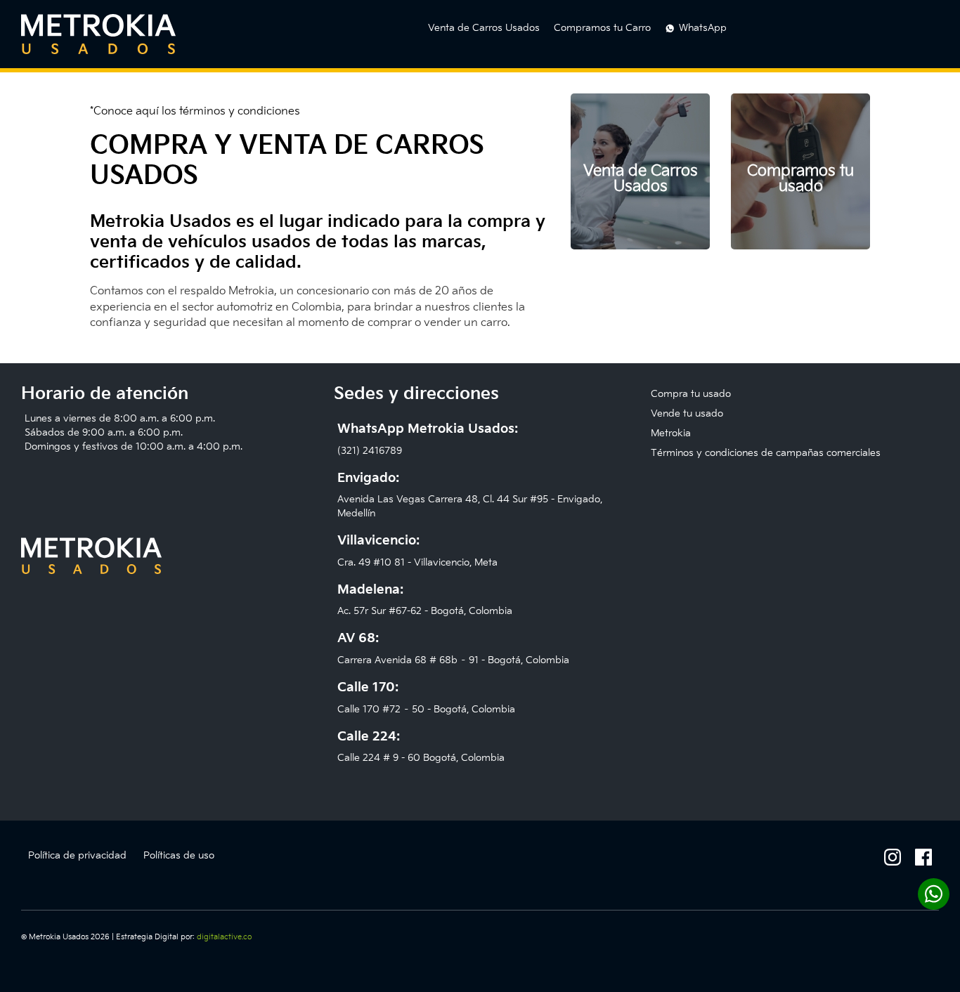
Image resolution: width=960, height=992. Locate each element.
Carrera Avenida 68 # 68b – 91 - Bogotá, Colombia (453, 648)
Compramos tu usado (800, 179)
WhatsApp (703, 28)
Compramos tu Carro (602, 28)
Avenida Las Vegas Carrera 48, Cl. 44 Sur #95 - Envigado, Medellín (469, 495)
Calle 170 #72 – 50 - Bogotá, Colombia (426, 697)
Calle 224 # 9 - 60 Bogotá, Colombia (421, 746)
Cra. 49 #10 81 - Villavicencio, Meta (417, 550)
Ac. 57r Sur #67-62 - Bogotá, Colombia (424, 600)
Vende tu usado (687, 413)
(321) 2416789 (427, 439)
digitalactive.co (224, 936)
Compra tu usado (691, 394)
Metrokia (671, 433)
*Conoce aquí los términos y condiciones (195, 111)
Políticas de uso (178, 855)
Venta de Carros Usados (484, 28)
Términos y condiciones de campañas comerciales (766, 453)
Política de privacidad (77, 855)
